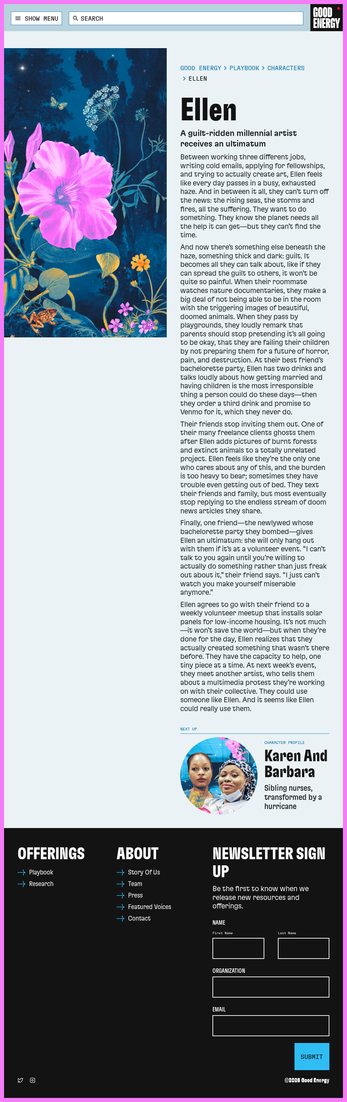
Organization (228, 971)
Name (218, 923)
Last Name (287, 933)
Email (219, 1010)
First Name (222, 933)
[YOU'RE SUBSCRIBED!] (312, 1056)
